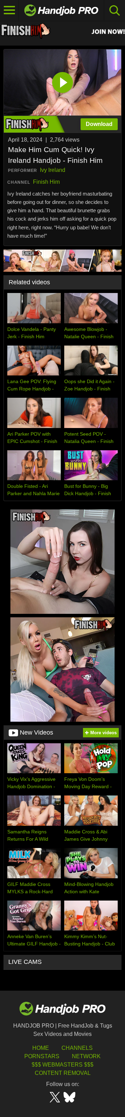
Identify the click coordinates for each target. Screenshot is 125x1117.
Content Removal (63, 1073)
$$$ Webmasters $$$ (62, 1065)
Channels (77, 1048)
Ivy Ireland (52, 170)
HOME (40, 1048)
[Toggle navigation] (9, 10)
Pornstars (41, 1056)
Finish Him (46, 182)
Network (86, 1056)
